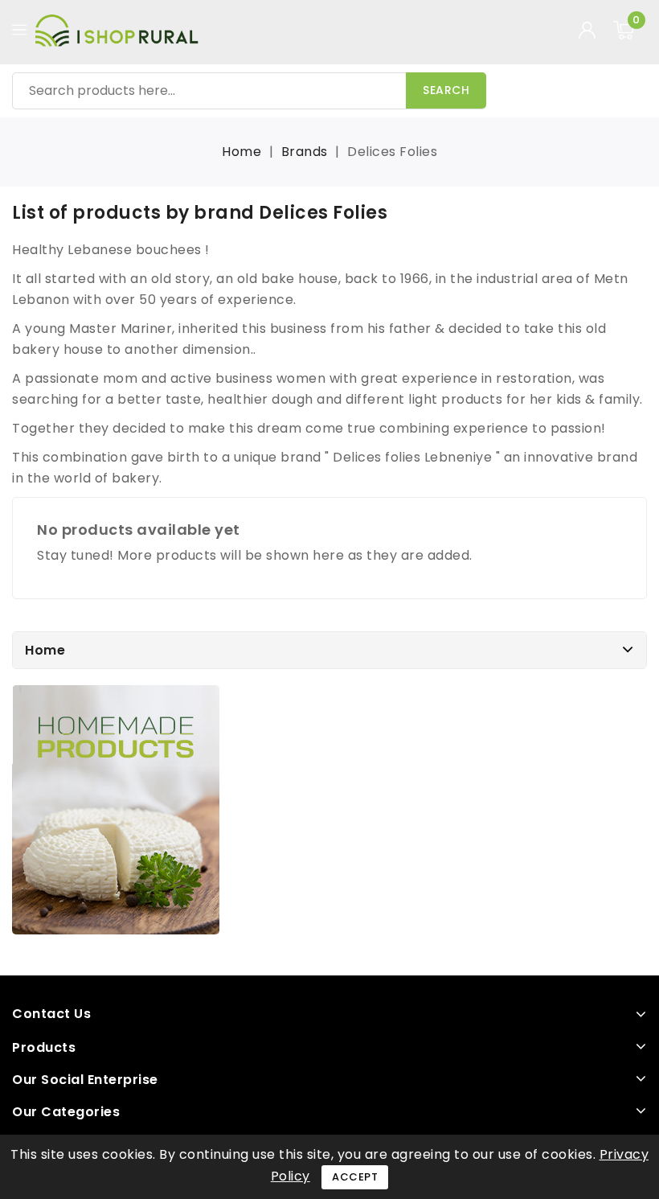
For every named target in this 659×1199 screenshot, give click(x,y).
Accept (355, 1177)
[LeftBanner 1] (115, 809)
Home (45, 650)
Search (446, 90)
